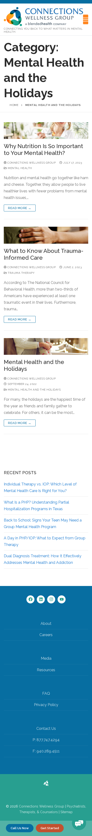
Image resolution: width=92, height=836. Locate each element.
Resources (46, 670)
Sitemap (66, 812)
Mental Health (19, 168)
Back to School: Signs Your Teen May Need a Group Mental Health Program (43, 523)
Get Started (50, 828)
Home (14, 105)
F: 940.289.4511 (46, 751)
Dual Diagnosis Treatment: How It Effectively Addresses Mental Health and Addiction (42, 559)
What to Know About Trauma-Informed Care (44, 254)
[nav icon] (85, 19)
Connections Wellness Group (41, 806)
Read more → (19, 208)
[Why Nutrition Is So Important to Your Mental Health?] (46, 130)
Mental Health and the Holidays (34, 365)
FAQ (46, 693)
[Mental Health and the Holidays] (46, 346)
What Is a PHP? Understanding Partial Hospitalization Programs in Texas (36, 505)
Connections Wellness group (31, 162)
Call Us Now (20, 828)
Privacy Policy (46, 705)
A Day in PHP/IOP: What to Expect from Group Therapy (44, 541)
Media (46, 658)
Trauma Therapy (20, 273)
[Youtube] (62, 599)
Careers (46, 635)
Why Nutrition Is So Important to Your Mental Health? (43, 149)
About (46, 623)
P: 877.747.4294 (46, 740)
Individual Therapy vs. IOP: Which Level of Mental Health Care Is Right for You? (40, 487)
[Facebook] (30, 599)
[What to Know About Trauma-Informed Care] (46, 235)
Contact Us (46, 728)
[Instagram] (51, 599)
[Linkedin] (41, 599)
